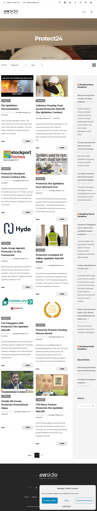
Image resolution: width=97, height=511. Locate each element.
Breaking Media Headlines (85, 347)
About (34, 497)
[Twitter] (80, 2)
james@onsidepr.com (23, 112)
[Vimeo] (85, 2)
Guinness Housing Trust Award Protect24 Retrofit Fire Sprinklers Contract (50, 109)
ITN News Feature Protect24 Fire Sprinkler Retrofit (49, 408)
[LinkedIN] (70, 2)
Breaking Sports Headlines (85, 215)
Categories (14, 65)
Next (29, 455)
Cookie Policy (66, 506)
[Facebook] (59, 2)
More (3, 141)
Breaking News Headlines (85, 86)
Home (45, 58)
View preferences (84, 500)
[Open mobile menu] (84, 11)
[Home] (11, 15)
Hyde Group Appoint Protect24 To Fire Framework (13, 252)
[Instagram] (64, 2)
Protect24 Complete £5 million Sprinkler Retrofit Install (50, 258)
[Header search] (91, 12)
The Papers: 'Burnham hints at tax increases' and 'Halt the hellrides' (85, 177)
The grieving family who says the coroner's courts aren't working (86, 146)
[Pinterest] (75, 2)
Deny (67, 500)
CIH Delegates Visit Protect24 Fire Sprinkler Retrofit (14, 326)
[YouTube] (90, 2)
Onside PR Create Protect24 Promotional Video (14, 405)
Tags (33, 65)
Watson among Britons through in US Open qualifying (86, 98)
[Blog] (94, 65)
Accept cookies (49, 500)
